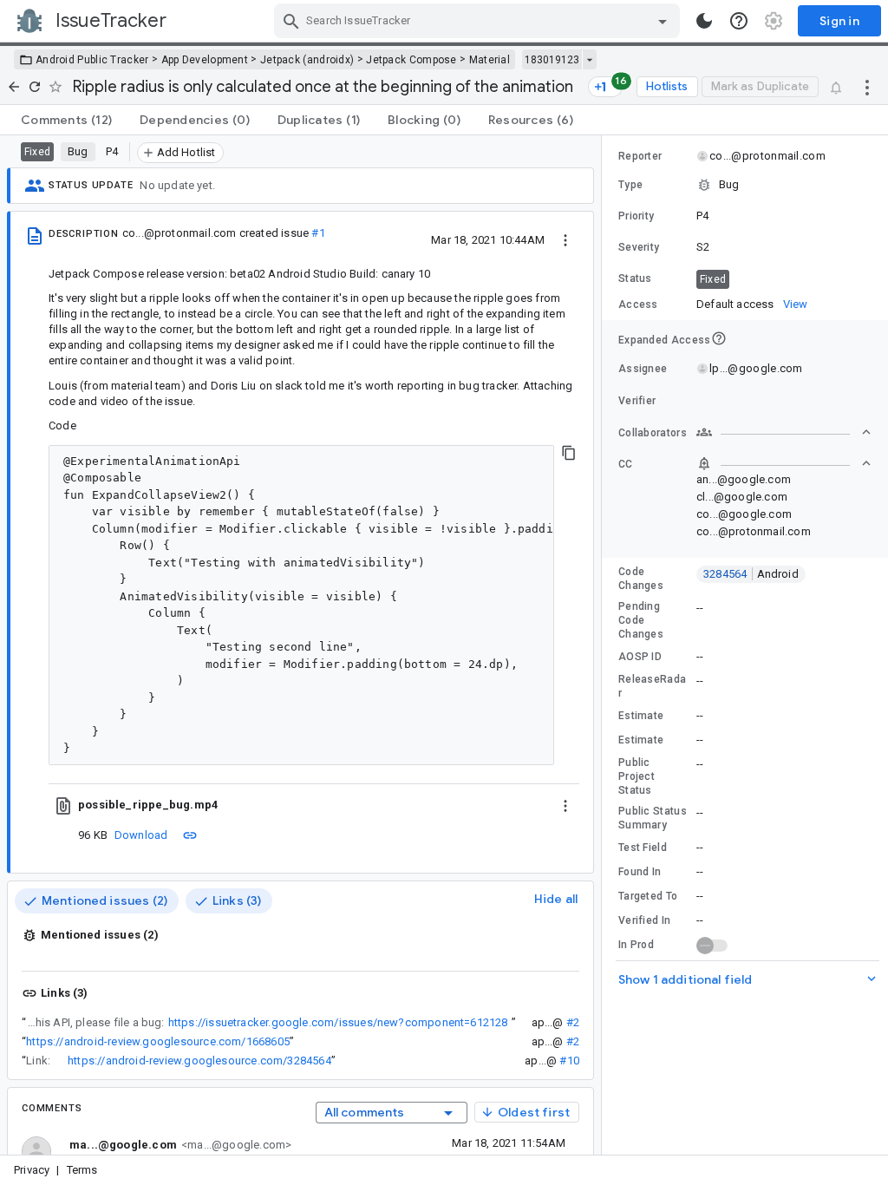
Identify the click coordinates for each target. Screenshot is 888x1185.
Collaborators (652, 433)
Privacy (31, 1169)
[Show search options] (662, 20)
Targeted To (647, 896)
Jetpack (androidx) (307, 60)
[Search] (291, 20)
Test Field (642, 847)
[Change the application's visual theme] (704, 20)
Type (630, 185)
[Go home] (13, 86)
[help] (739, 20)
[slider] (604, 645)
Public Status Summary (652, 818)
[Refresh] (34, 86)
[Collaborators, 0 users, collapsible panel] (784, 432)
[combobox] (479, 20)
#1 (317, 232)
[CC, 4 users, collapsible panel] (784, 463)
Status (635, 278)
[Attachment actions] (565, 805)
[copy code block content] (568, 452)
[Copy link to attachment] (190, 834)
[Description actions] (565, 239)
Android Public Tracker (92, 60)
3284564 (751, 573)
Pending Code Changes (640, 620)
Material (489, 60)
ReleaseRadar (652, 686)
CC (625, 464)
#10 (569, 1060)
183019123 (552, 60)
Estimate (640, 716)
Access (638, 304)
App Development (205, 60)
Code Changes (640, 579)
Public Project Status (636, 776)
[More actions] (867, 87)
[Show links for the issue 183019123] (589, 59)
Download (141, 834)
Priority (636, 216)
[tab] (66, 119)
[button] (745, 184)
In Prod (636, 945)
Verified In (644, 920)
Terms (82, 1169)
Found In (639, 872)
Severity (638, 247)
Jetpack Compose (411, 60)
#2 (572, 1022)
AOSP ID (640, 657)
